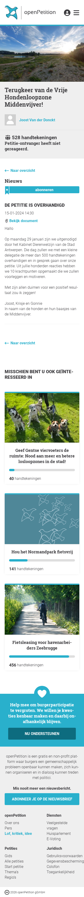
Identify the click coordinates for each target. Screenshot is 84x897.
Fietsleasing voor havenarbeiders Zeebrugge (42, 645)
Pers (8, 828)
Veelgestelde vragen (57, 825)
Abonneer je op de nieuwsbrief (42, 799)
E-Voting (54, 839)
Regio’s (10, 877)
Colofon (53, 866)
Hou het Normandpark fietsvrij (42, 552)
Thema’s (11, 872)
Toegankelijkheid (60, 872)
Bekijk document (23, 221)
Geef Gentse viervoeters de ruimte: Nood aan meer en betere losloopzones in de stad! (42, 455)
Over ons (12, 823)
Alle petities (14, 861)
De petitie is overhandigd (35, 205)
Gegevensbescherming (65, 861)
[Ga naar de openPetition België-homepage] (31, 12)
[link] (76, 13)
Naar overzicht (22, 170)
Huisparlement (59, 833)
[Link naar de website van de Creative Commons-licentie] (7, 892)
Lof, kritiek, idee (18, 833)
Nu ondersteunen (42, 733)
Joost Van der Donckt (37, 120)
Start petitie (14, 866)
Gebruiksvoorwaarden (65, 856)
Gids (8, 856)
